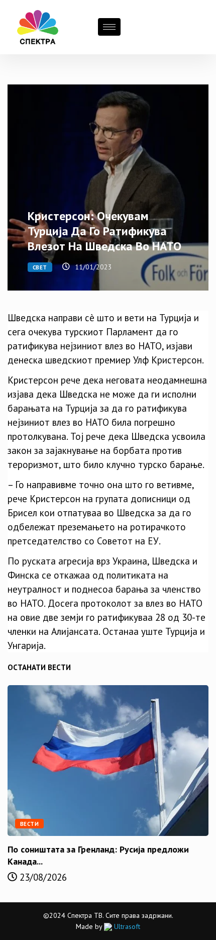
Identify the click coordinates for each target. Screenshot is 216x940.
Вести (29, 823)
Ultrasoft (126, 926)
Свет (40, 267)
